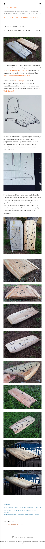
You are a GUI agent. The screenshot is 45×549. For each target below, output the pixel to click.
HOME (6, 17)
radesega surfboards (18, 510)
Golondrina (22, 507)
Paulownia (37, 507)
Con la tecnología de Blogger (24, 537)
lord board (30, 507)
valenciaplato (10, 8)
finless (16, 507)
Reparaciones (27, 17)
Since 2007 (14, 17)
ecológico (11, 507)
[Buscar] (40, 3)
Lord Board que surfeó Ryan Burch (16, 70)
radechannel (7, 510)
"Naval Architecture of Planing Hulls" (16, 76)
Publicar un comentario (13, 524)
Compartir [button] (6, 504)
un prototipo (19, 81)
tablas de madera (30, 510)
